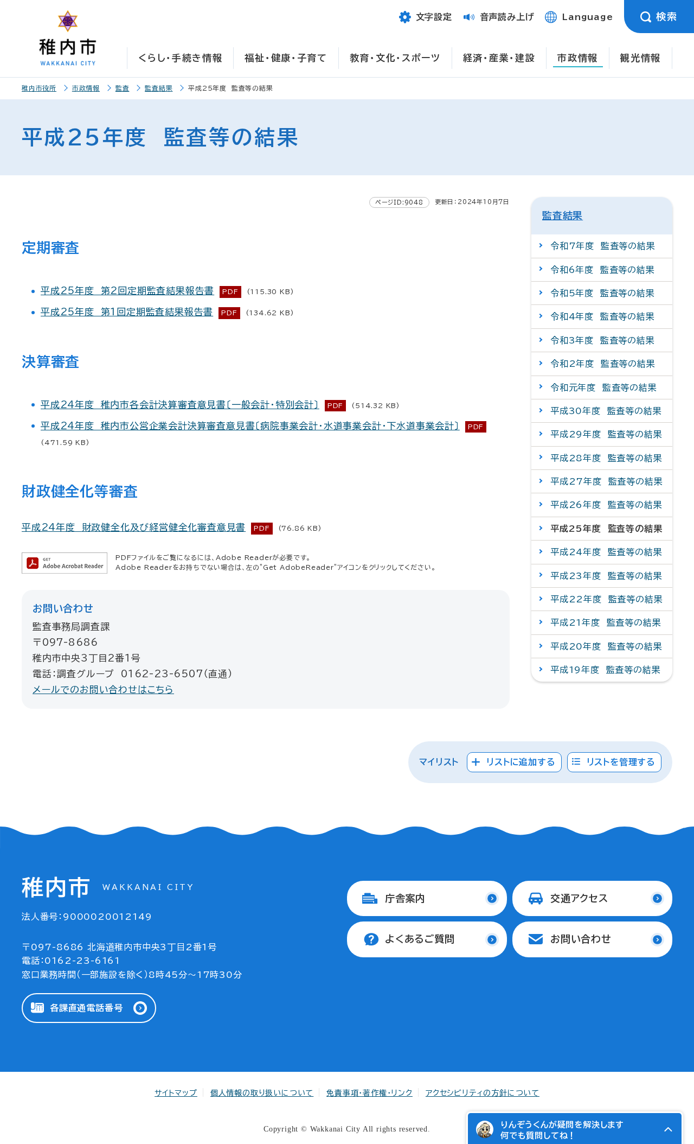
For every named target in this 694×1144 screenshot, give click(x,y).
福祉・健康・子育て (286, 57)
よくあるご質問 (420, 939)
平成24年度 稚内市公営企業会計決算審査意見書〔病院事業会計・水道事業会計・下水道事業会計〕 (250, 425)
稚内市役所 (39, 88)
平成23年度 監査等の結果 (606, 575)
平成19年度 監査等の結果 (605, 669)
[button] (668, 1129)
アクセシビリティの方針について (482, 1093)
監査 (122, 88)
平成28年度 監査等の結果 (606, 458)
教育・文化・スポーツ (395, 57)
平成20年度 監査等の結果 (606, 646)
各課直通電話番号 (86, 1007)
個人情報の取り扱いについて (261, 1093)
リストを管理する (621, 762)
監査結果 (158, 88)
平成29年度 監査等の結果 (606, 434)
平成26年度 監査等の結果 (606, 504)
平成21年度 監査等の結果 (605, 622)
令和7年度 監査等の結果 (603, 245)
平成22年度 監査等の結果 (606, 599)
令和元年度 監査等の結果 (603, 387)
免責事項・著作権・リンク (369, 1093)
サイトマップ (176, 1093)
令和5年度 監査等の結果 (602, 293)
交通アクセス (579, 898)
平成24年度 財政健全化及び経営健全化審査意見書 (134, 527)
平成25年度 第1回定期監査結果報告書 (127, 311)
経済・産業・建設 (499, 57)
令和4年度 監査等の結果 (602, 316)
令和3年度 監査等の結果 (602, 340)
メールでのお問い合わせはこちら (103, 689)
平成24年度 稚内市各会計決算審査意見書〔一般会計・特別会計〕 (180, 404)
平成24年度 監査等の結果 (606, 552)
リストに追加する (520, 762)
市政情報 (577, 57)
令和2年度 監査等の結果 (603, 363)
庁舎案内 (405, 898)
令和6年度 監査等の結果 (602, 269)
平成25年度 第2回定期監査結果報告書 (127, 290)
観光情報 (640, 57)
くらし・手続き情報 (180, 57)
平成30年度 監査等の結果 (605, 410)
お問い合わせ (581, 939)
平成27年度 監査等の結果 (606, 481)
